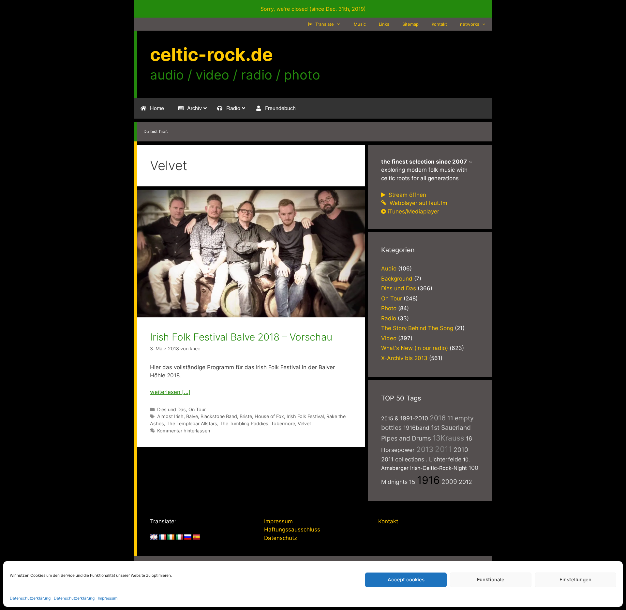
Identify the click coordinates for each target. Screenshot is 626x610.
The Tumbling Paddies (244, 423)
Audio (388, 268)
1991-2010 (414, 418)
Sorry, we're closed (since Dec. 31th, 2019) (313, 9)
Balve (192, 416)
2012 (465, 481)
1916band (416, 427)
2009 (449, 482)
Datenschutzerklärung (30, 598)
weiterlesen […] (170, 392)
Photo (388, 308)
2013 (424, 449)
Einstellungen (575, 579)
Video (388, 338)
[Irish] (171, 537)
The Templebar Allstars (192, 423)
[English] (154, 537)
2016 (438, 418)
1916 (428, 480)
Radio (388, 318)
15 (412, 481)
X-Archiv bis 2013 (404, 358)
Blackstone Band (219, 416)
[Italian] (179, 537)
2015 (387, 418)
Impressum (107, 598)
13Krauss (448, 437)
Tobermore (283, 423)
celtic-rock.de (211, 54)
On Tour (197, 409)
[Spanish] (196, 537)
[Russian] (188, 537)
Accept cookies (406, 579)
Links (384, 24)
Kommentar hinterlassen (183, 430)
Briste (246, 416)
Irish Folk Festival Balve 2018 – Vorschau (241, 337)
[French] (162, 537)
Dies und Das (171, 409)
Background (396, 278)
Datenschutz (280, 538)
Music (360, 24)
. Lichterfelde (443, 459)
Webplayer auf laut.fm (417, 203)
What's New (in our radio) (414, 348)
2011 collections (402, 459)
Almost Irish (170, 416)
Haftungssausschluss (292, 529)
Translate (324, 24)
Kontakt (439, 24)
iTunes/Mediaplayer (413, 211)
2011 (443, 449)
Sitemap (410, 24)
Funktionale (490, 579)
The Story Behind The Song (417, 328)
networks (469, 24)
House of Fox (269, 416)
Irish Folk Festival (305, 416)
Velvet (304, 423)
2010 (461, 450)
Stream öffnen (406, 195)
